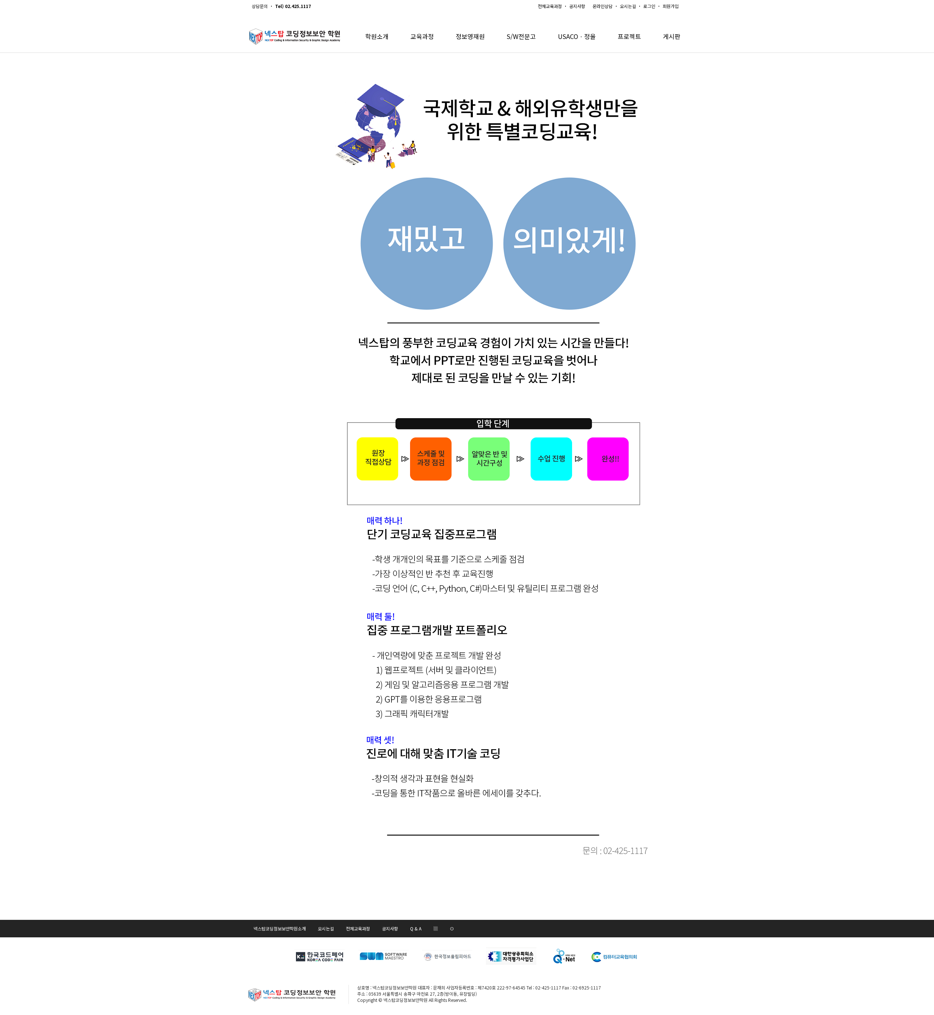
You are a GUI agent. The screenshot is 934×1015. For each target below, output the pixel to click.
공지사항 (577, 6)
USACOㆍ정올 (577, 36)
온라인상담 (603, 6)
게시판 (671, 36)
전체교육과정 (550, 6)
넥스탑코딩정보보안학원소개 (280, 928)
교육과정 (422, 36)
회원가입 (671, 6)
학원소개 (377, 36)
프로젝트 (629, 36)
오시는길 (628, 6)
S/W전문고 (521, 36)
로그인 (649, 6)
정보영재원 (470, 36)
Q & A (415, 928)
